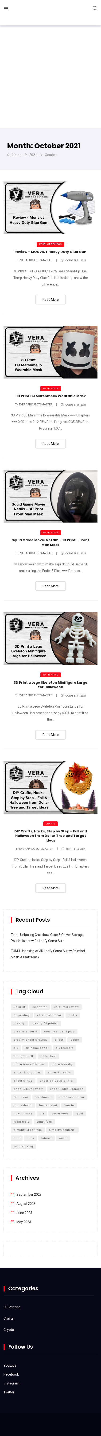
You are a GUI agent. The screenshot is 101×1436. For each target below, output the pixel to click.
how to (69, 1105)
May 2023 (23, 1222)
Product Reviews (50, 244)
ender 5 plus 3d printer (57, 1080)
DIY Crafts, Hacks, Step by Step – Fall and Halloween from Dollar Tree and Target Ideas (50, 836)
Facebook (11, 1374)
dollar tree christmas (29, 1064)
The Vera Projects (38, 9)
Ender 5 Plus (23, 1080)
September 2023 (29, 1194)
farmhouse (43, 1097)
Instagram (11, 1383)
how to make (23, 1113)
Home (16, 155)
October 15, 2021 (75, 405)
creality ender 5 (25, 1031)
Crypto (9, 1330)
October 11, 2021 (75, 553)
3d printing (22, 1015)
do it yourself (23, 1056)
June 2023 (24, 1213)
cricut (58, 1039)
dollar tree (48, 1056)
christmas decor (49, 1015)
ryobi (79, 1113)
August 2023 (25, 1204)
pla (42, 1113)
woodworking (23, 1146)
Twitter (9, 1392)
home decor (23, 1105)
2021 (33, 155)
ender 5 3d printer (27, 1072)
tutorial (46, 1138)
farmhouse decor (71, 1097)
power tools (60, 1113)
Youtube (10, 1365)
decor (74, 1039)
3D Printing (50, 388)
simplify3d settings (28, 1130)
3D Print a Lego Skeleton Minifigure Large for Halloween (50, 685)
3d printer (39, 1007)
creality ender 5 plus (59, 1031)
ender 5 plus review (28, 1089)
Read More (51, 299)
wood (63, 1138)
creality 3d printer (45, 1023)
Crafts (50, 824)
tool (16, 1138)
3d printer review (66, 1007)
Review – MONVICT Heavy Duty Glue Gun (50, 251)
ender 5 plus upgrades (66, 1089)
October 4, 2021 (75, 849)
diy (16, 1048)
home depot (48, 1105)
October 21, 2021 (75, 260)
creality (19, 1023)
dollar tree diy (62, 1064)
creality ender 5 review (30, 1039)
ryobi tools (21, 1121)
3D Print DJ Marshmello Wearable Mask (51, 396)
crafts (73, 1015)
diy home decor (37, 1048)
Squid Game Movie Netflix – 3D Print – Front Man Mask (50, 542)
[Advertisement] (50, 77)
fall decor (21, 1097)
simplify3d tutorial (62, 1130)
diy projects (64, 1048)
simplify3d (44, 1121)
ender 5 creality (59, 1072)
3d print (19, 1007)
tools (30, 1138)
